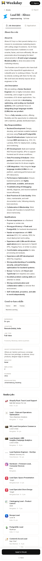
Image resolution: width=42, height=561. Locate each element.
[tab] (13, 25)
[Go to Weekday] (12, 3)
